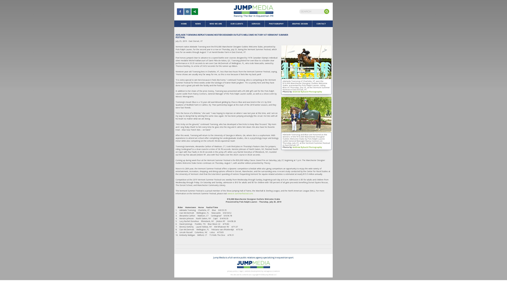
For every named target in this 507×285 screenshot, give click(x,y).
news (198, 23)
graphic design (300, 23)
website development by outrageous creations (262, 271)
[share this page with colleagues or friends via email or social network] (194, 11)
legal (241, 271)
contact (321, 23)
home (184, 23)
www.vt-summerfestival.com (240, 193)
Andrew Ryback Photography (307, 92)
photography (276, 23)
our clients (237, 23)
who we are (216, 23)
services (256, 23)
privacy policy (232, 271)
